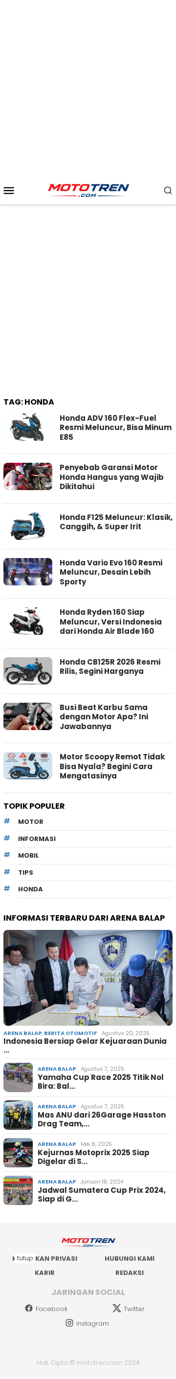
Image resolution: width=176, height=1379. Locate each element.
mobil (28, 855)
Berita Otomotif (70, 1033)
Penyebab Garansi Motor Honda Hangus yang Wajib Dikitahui (112, 477)
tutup (25, 1258)
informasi (37, 838)
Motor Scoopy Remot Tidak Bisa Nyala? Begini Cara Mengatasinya (112, 766)
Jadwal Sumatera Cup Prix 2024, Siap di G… (102, 1195)
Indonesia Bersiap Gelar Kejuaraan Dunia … (85, 1046)
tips (25, 872)
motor (31, 821)
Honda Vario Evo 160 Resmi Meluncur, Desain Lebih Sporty (111, 572)
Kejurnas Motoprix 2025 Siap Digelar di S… (94, 1157)
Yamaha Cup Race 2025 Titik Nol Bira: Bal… (101, 1082)
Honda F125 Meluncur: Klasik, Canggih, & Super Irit (116, 522)
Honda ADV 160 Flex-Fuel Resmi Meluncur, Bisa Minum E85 (116, 427)
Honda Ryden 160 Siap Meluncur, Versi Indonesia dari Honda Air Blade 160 (111, 621)
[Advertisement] (88, 88)
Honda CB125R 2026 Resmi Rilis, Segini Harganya (110, 667)
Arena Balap (22, 1033)
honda (30, 889)
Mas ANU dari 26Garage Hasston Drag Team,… (102, 1119)
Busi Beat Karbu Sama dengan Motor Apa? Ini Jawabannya (104, 717)
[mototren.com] (88, 189)
